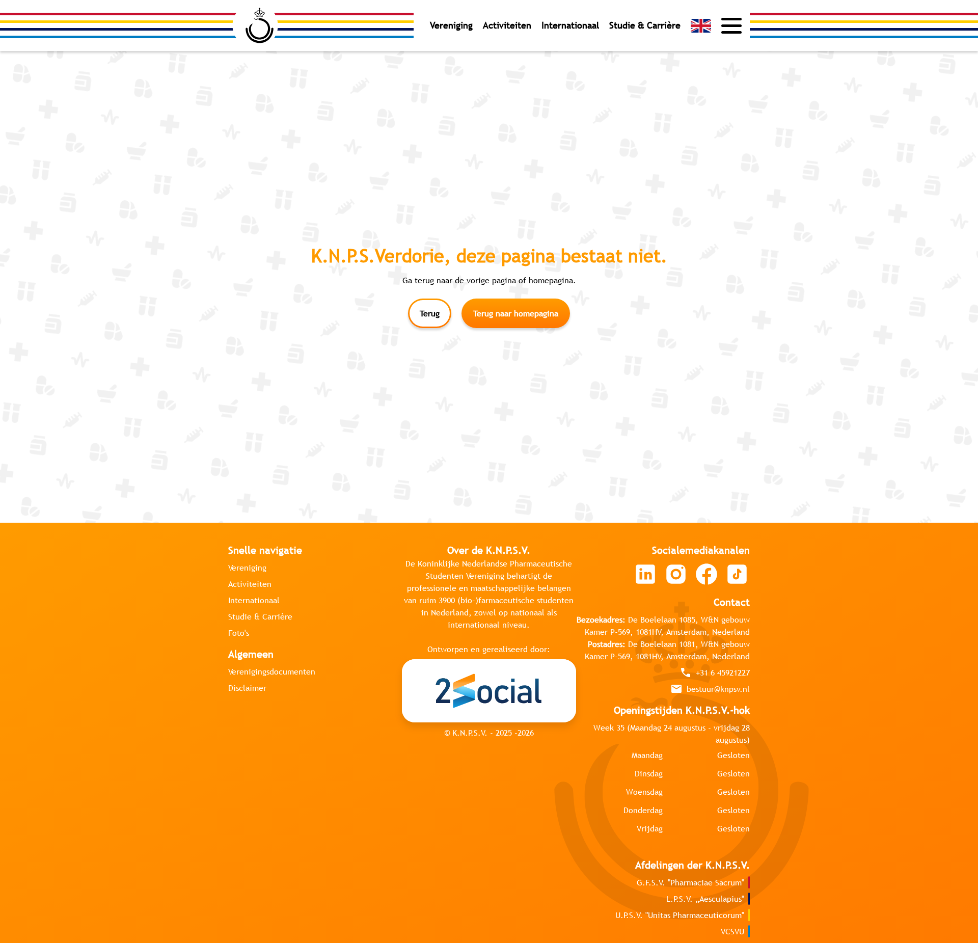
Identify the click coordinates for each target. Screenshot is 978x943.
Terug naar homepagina (515, 313)
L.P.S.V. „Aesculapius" (705, 898)
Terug (430, 313)
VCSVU (732, 931)
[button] (701, 26)
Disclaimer (247, 687)
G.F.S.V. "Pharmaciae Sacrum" (690, 882)
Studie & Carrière (645, 25)
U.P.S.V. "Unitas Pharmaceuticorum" (679, 915)
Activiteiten (507, 25)
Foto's (238, 632)
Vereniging (451, 25)
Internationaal (570, 25)
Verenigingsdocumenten (271, 671)
